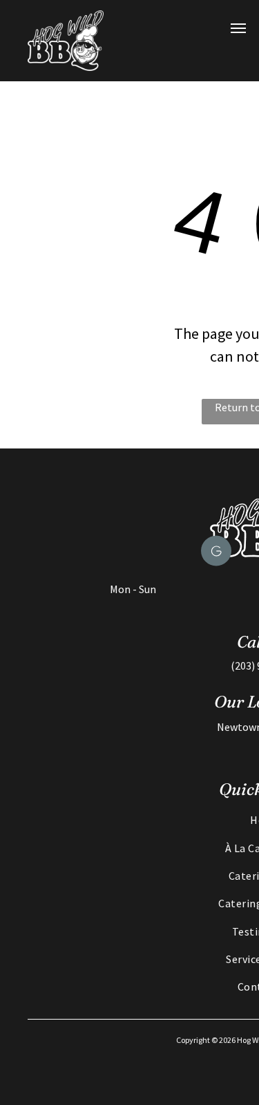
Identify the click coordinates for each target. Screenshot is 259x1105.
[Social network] (216, 553)
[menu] (238, 28)
